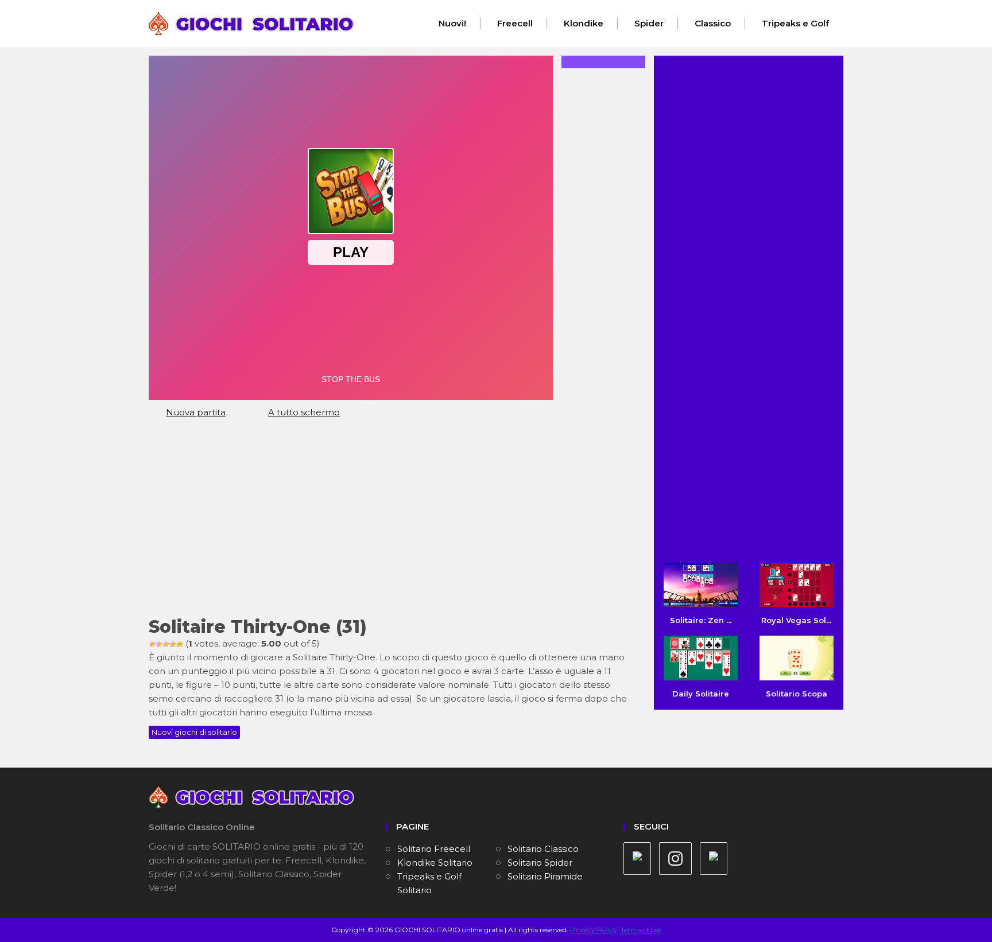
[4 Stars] (172, 644)
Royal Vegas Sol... (796, 620)
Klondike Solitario (434, 862)
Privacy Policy (593, 929)
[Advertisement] (393, 522)
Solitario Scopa (796, 693)
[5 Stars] (179, 644)
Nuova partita (196, 412)
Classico (713, 23)
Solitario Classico (543, 848)
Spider (649, 23)
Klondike (583, 23)
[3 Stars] (165, 644)
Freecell (515, 23)
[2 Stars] (159, 644)
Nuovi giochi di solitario (194, 732)
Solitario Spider (539, 862)
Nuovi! (452, 23)
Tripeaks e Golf (795, 23)
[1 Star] (152, 644)
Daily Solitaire (700, 693)
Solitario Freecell (433, 848)
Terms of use (641, 929)
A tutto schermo (304, 412)
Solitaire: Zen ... (700, 620)
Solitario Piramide (545, 876)
